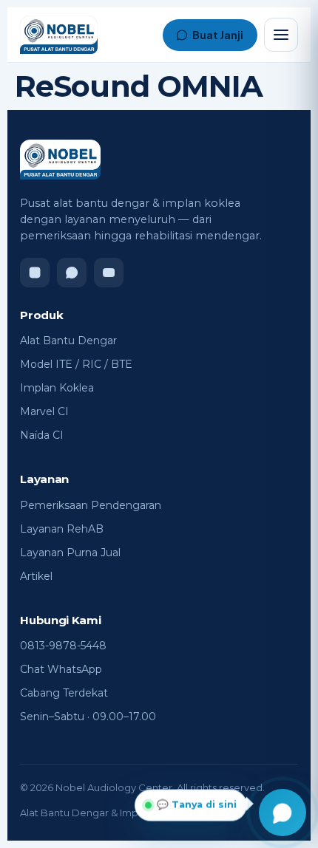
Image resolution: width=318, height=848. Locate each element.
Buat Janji (217, 34)
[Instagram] (35, 272)
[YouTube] (109, 272)
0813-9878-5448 (63, 645)
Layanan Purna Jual (70, 552)
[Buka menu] (281, 35)
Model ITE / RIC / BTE (76, 364)
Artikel (36, 576)
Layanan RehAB (62, 529)
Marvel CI (44, 411)
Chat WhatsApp (61, 669)
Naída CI (42, 435)
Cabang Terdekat (64, 693)
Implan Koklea (57, 387)
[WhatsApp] (72, 272)
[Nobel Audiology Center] (59, 35)
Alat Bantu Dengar (68, 340)
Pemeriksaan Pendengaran (90, 505)
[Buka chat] (282, 812)
